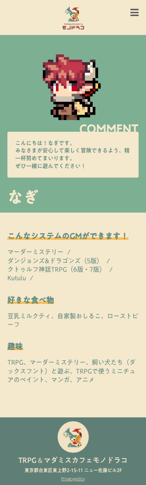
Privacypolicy (73, 478)
